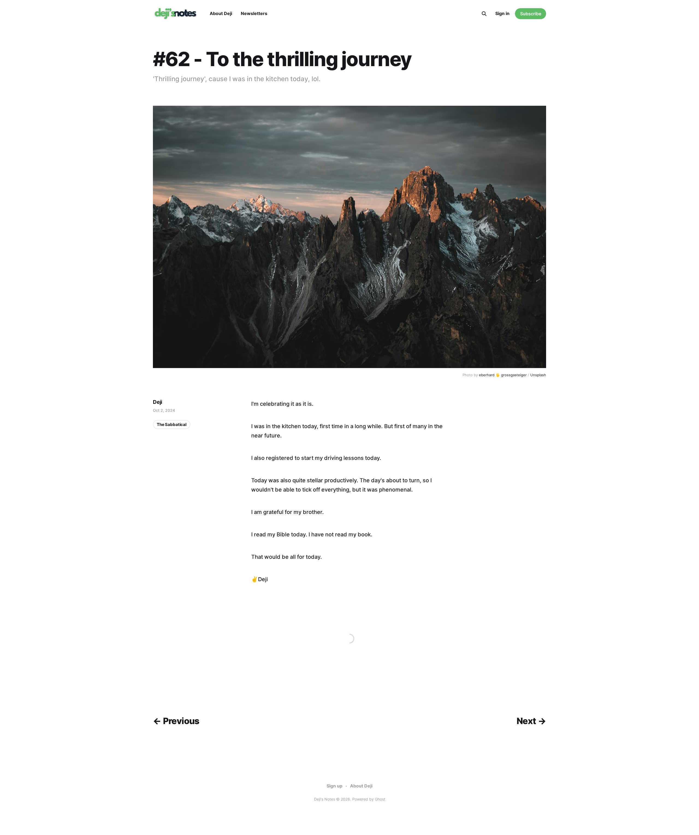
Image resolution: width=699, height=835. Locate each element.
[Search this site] (484, 14)
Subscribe (530, 13)
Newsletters (254, 13)
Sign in (502, 13)
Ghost (380, 799)
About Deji (221, 13)
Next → (531, 721)
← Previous (176, 721)
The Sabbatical (171, 424)
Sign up (334, 786)
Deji (157, 402)
